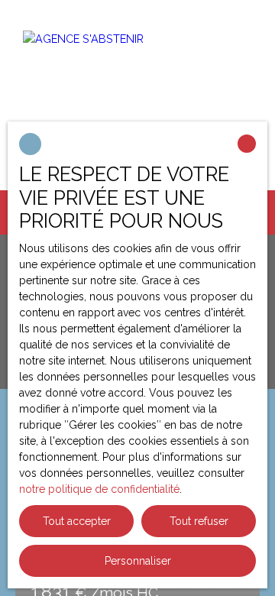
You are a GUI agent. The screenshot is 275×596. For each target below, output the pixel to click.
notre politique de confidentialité (99, 489)
